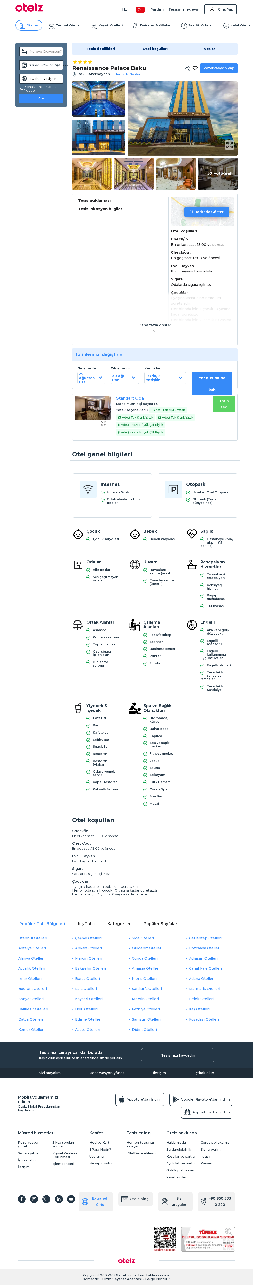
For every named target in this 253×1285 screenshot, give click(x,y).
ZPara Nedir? (100, 1149)
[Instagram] (34, 1199)
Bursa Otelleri (87, 978)
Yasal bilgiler (176, 1177)
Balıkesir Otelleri (33, 1009)
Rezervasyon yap (218, 68)
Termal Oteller (68, 25)
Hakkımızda (176, 1142)
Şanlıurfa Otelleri (147, 989)
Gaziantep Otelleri (205, 938)
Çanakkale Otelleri (205, 968)
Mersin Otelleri (145, 999)
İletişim (159, 1073)
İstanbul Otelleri (32, 938)
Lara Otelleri (86, 989)
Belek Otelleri (201, 999)
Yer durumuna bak (212, 384)
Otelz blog (139, 1199)
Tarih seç (224, 404)
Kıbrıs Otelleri (144, 978)
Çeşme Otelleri (88, 938)
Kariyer (206, 1163)
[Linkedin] (59, 1199)
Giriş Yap (225, 9)
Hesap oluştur (101, 1163)
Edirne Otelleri (88, 1019)
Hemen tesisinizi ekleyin (140, 1144)
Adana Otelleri (201, 978)
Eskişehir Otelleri (90, 968)
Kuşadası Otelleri (204, 1019)
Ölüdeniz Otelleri (147, 948)
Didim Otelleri (144, 1029)
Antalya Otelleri (32, 948)
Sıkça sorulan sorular (63, 1144)
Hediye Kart (99, 1142)
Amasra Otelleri (145, 968)
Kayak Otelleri (110, 25)
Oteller (32, 25)
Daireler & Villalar (155, 25)
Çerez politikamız (215, 1142)
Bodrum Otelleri (32, 989)
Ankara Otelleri (88, 948)
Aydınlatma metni (180, 1163)
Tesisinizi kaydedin (178, 1055)
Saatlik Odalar (200, 25)
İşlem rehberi (63, 1164)
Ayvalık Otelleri (31, 968)
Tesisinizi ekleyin (184, 9)
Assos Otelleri (87, 1029)
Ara (41, 98)
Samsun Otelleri (146, 1019)
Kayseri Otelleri (89, 999)
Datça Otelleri (30, 1019)
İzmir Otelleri (30, 978)
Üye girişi (96, 1156)
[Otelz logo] (29, 10)
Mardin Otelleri (88, 958)
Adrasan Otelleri (203, 958)
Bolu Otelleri (86, 1009)
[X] (46, 1199)
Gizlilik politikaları (180, 1170)
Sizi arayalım (50, 1073)
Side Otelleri (143, 938)
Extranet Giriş (99, 1201)
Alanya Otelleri (31, 958)
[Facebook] (22, 1199)
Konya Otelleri (31, 999)
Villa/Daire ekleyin (141, 1153)
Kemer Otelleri (31, 1029)
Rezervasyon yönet (106, 1073)
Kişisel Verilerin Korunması (64, 1155)
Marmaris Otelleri (204, 989)
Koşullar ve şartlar (181, 1156)
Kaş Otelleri (199, 1009)
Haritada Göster (209, 212)
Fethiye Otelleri (146, 1009)
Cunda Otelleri (145, 958)
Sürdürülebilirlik (178, 1149)
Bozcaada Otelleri (204, 948)
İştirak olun (204, 1073)
